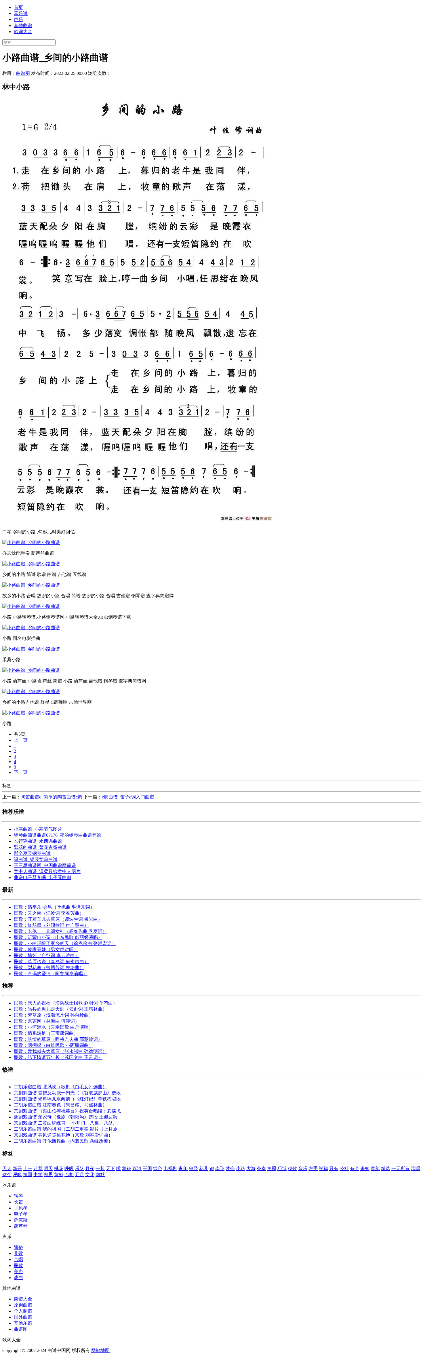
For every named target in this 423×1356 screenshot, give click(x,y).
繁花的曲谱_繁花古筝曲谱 (40, 847)
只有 (333, 1168)
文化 (89, 1174)
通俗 (18, 1247)
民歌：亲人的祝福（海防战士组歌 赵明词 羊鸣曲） (65, 1003)
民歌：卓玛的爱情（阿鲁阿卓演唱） (50, 973)
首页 (18, 7)
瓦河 (137, 1168)
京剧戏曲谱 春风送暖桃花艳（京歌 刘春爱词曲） (63, 1135)
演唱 (415, 1168)
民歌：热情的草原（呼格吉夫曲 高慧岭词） (58, 1039)
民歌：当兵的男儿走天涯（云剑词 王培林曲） (60, 1009)
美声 (18, 1271)
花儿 (203, 1168)
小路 (240, 1168)
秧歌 (292, 1168)
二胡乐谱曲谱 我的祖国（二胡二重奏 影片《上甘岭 (65, 1129)
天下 (110, 1168)
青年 (183, 1168)
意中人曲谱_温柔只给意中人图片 (47, 871)
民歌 (18, 1265)
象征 (126, 1168)
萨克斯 (21, 1220)
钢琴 (18, 1195)
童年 (375, 1168)
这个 (7, 1174)
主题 (271, 1168)
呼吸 (69, 1168)
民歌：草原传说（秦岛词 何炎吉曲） (51, 961)
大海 (251, 1168)
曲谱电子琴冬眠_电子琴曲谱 (42, 877)
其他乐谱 (23, 1323)
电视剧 (170, 1168)
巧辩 (282, 1168)
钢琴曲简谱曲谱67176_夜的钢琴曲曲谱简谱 (57, 835)
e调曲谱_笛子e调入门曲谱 (128, 796)
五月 (79, 1174)
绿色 (157, 1168)
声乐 (18, 19)
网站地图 (100, 1350)
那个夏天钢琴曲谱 (32, 853)
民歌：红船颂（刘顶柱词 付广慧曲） (51, 925)
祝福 (323, 1168)
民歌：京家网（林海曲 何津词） (46, 1021)
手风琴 (21, 1207)
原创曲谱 (23, 1304)
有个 (354, 1168)
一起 (100, 1168)
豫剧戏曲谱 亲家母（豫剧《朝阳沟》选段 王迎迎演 (65, 1117)
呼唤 (17, 1174)
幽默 (100, 1174)
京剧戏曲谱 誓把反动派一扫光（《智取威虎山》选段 (67, 1092)
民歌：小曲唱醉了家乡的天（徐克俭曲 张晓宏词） (65, 943)
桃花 (58, 1168)
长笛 (18, 1201)
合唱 (18, 1259)
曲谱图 (23, 73)
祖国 (27, 1174)
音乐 (302, 1168)
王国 (147, 1168)
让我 (38, 1168)
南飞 (219, 1168)
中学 (38, 1174)
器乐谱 (21, 13)
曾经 (193, 1168)
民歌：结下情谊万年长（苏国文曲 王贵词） (58, 1057)
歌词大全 (23, 31)
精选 (385, 1168)
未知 (364, 1168)
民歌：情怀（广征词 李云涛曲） (46, 955)
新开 (17, 1168)
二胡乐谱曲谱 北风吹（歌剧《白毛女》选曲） (60, 1086)
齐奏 (261, 1168)
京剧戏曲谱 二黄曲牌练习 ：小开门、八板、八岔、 (65, 1123)
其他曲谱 (23, 25)
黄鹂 (58, 1174)
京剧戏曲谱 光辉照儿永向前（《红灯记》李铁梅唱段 (67, 1098)
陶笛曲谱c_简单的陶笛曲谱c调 (51, 796)
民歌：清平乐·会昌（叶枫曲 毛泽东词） (54, 907)
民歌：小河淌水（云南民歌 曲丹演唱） (53, 1027)
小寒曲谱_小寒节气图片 (38, 829)
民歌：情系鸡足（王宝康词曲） (46, 1033)
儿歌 (18, 1253)
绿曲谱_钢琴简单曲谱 (36, 859)
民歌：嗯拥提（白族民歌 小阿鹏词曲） (53, 1045)
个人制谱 (23, 1311)
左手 (313, 1168)
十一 (27, 1168)
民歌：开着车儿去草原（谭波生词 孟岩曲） (58, 919)
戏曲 (18, 1277)
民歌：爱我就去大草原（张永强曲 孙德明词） (60, 1051)
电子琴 (21, 1214)
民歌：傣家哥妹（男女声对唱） (46, 949)
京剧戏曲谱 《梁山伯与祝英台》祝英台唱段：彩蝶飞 (67, 1110)
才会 (230, 1168)
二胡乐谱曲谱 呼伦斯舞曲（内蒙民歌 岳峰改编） (63, 1141)
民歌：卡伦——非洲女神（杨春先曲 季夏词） (60, 931)
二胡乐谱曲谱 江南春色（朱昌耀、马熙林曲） (60, 1104)
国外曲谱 (23, 1317)
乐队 (79, 1168)
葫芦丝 (21, 1226)
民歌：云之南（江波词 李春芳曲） (49, 913)
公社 (344, 1168)
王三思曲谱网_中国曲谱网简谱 (45, 865)
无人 (7, 1168)
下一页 (21, 772)
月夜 (89, 1168)
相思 (48, 1174)
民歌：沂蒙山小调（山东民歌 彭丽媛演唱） (58, 937)
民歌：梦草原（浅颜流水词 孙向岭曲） (53, 1015)
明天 (48, 1168)
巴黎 (69, 1174)
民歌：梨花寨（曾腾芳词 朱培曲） (49, 967)
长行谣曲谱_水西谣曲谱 (38, 841)
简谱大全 (23, 1298)
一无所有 (400, 1168)
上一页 (21, 740)
